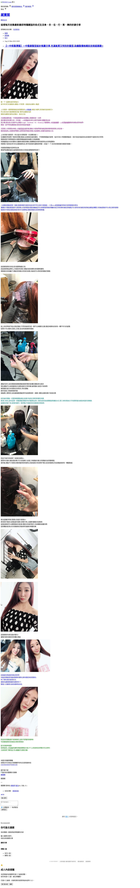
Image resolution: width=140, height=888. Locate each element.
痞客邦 (13, 785)
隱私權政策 (81, 861)
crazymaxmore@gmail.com (9, 764)
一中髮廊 (28, 109)
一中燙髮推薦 (64, 122)
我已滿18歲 (5, 884)
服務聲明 (88, 861)
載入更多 (4, 798)
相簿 (6, 33)
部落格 (7, 35)
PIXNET (56, 861)
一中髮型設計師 (21, 128)
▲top (2, 794)
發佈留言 (4, 809)
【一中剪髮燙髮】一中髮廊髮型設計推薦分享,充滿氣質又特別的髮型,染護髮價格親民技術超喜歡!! (54, 46)
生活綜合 (16, 29)
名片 (6, 38)
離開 (11, 884)
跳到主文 (4, 20)
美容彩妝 (16, 791)
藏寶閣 (5, 14)
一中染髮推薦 (54, 122)
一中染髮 (10, 748)
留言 (17, 785)
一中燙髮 (25, 120)
